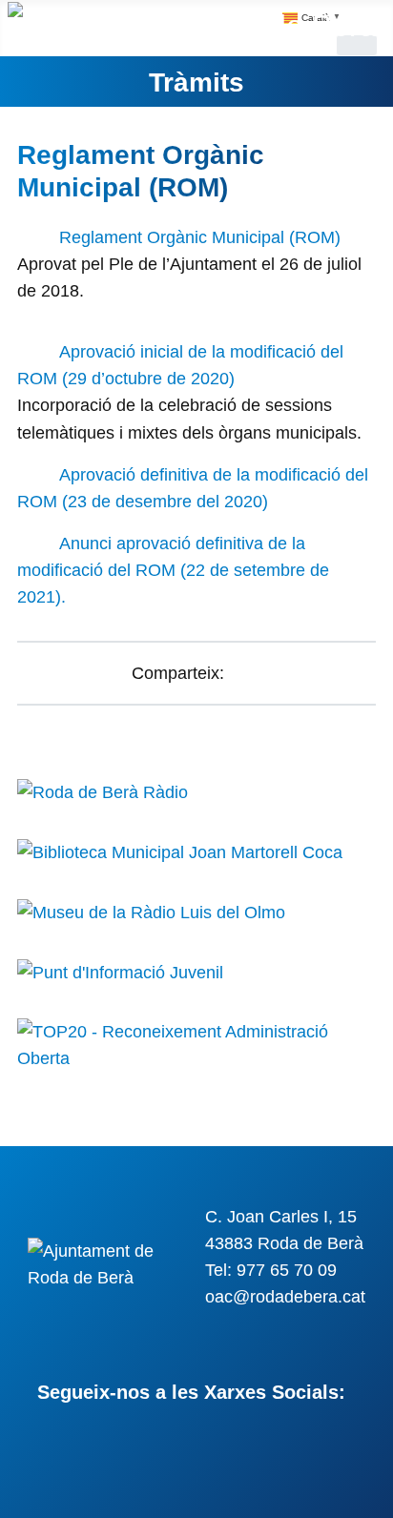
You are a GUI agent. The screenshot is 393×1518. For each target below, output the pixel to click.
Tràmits (196, 82)
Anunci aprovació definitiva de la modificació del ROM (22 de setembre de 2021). (173, 570)
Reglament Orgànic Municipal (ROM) (200, 237)
